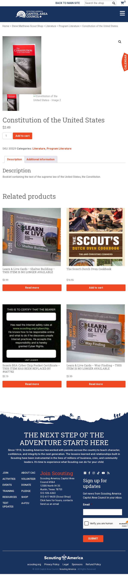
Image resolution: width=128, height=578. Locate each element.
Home (5, 26)
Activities (8, 478)
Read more (32, 287)
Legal (65, 564)
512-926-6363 (48, 493)
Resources (9, 497)
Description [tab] (14, 159)
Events (7, 484)
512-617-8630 (48, 496)
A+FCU (25, 503)
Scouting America (68, 569)
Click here (45, 500)
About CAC (28, 472)
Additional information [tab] (40, 159)
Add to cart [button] (96, 287)
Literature (51, 26)
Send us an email (49, 503)
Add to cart (23, 135)
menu (122, 12)
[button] (120, 42)
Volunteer (28, 478)
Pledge (25, 491)
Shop (24, 497)
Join (5, 472)
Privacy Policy (51, 564)
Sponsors (77, 564)
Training (8, 491)
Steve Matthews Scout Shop (27, 26)
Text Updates (7, 504)
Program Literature (69, 26)
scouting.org (34, 564)
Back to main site (68, 3)
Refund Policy (93, 564)
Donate (26, 484)
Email (87, 504)
